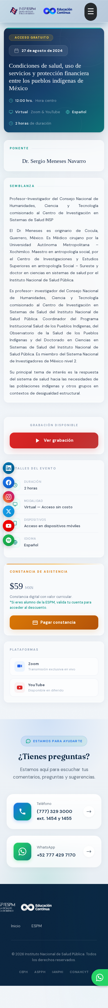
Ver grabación (58, 440)
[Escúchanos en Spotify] (8, 540)
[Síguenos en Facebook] (8, 482)
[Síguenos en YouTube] (8, 526)
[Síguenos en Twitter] (8, 511)
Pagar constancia (58, 622)
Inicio (15, 925)
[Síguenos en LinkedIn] (8, 468)
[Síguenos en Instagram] (8, 497)
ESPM (37, 925)
